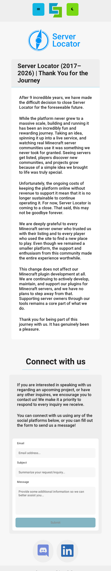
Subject (22, 462)
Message (23, 482)
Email (20, 443)
